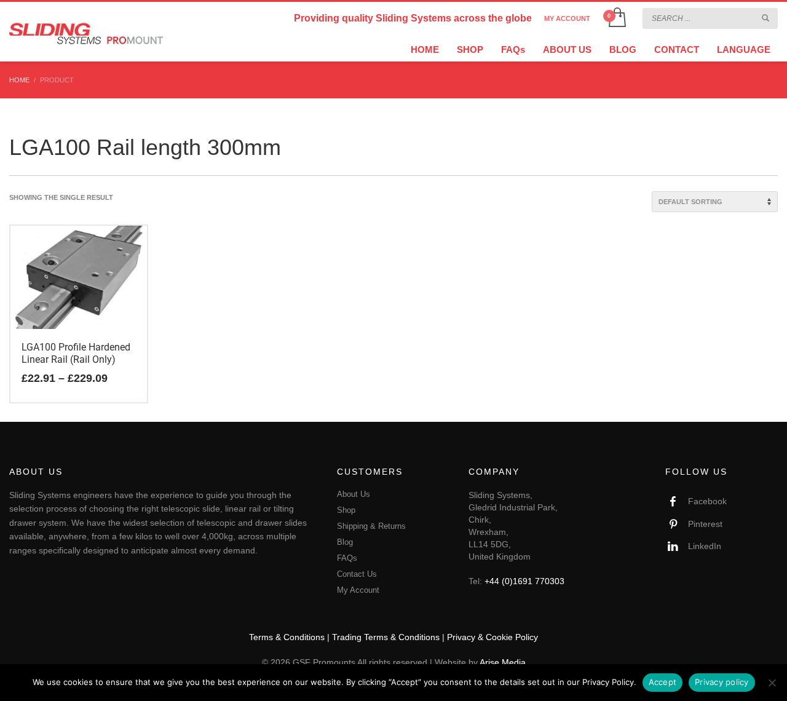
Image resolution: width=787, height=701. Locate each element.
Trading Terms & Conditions (386, 637)
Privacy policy (722, 682)
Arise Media (503, 662)
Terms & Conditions (287, 637)
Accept (663, 682)
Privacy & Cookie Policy (492, 637)
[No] (771, 682)
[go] (765, 18)
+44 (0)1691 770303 (524, 581)
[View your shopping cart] (616, 18)
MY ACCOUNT (567, 18)
